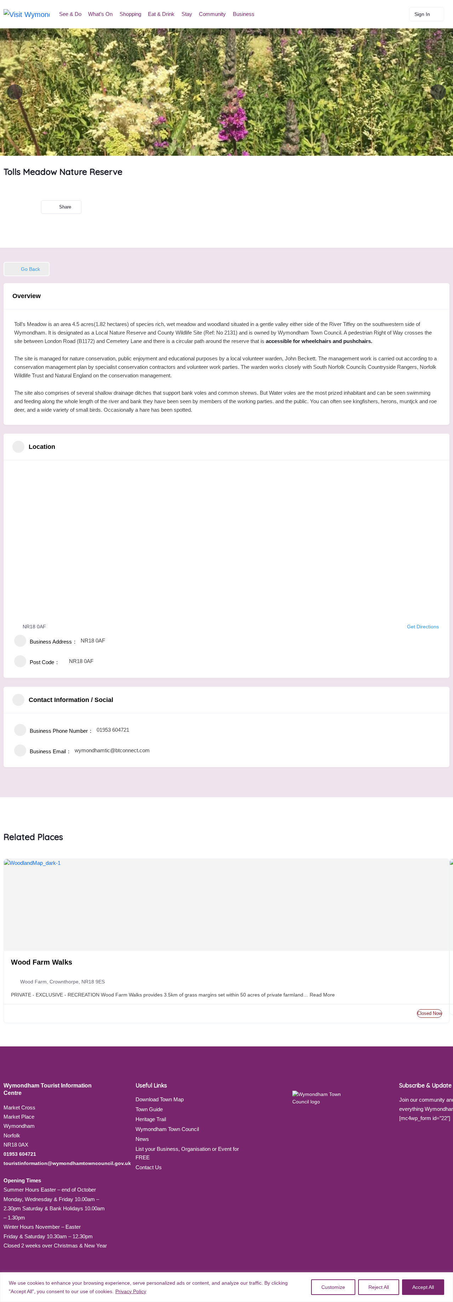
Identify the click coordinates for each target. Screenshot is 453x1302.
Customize (333, 1287)
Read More (321, 995)
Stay (187, 14)
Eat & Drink (161, 14)
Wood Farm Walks (41, 962)
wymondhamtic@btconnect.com (112, 750)
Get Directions (423, 626)
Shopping (130, 14)
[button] (27, 269)
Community (212, 14)
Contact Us (149, 1167)
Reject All (378, 1287)
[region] (226, 1287)
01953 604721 (113, 730)
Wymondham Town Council (167, 1129)
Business (243, 14)
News (142, 1139)
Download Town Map (160, 1099)
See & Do (70, 14)
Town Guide (149, 1109)
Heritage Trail (151, 1119)
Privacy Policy (130, 1291)
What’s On (100, 14)
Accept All (423, 1287)
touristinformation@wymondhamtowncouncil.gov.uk (67, 1163)
